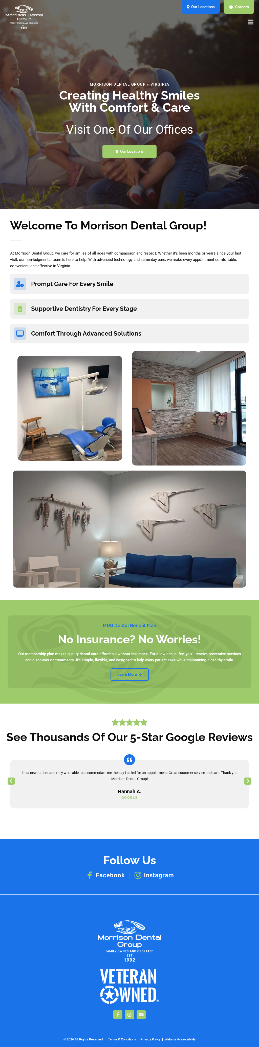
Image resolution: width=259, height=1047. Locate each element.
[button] (11, 781)
